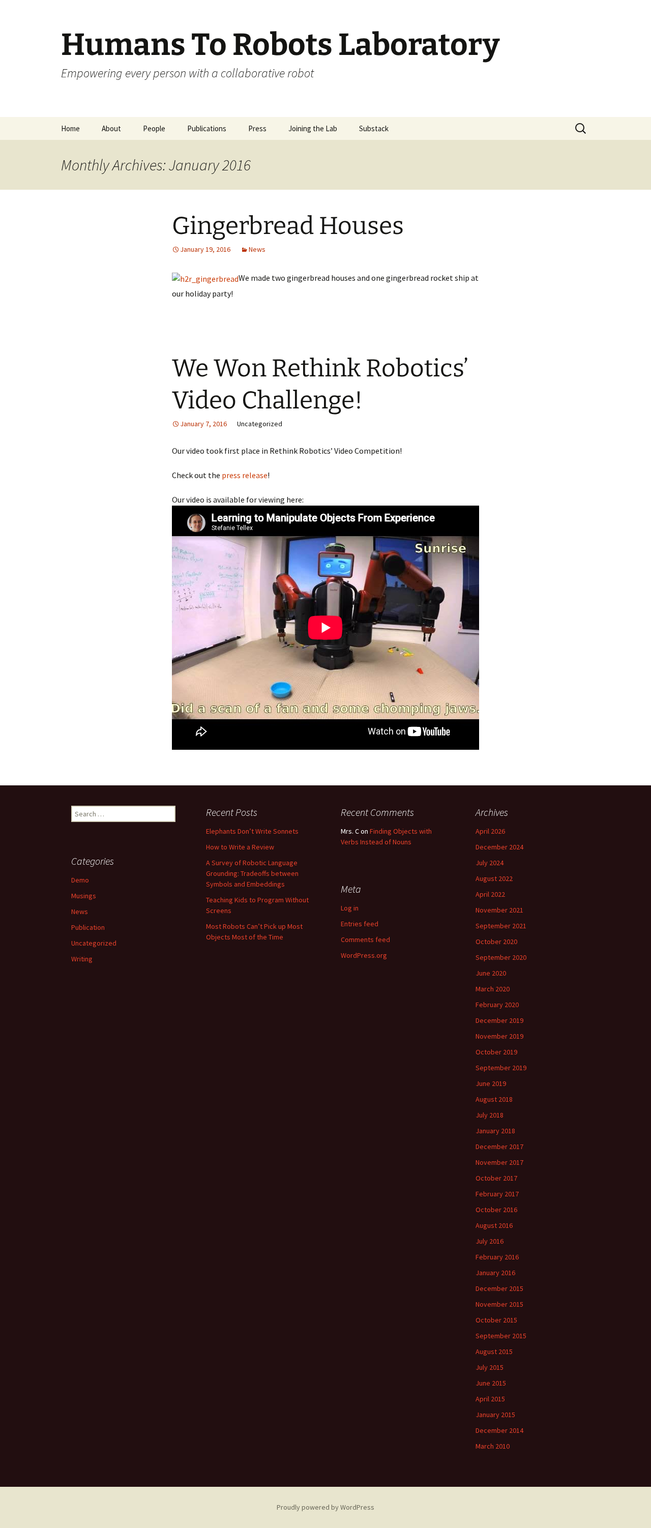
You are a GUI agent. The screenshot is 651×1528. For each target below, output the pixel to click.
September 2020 (501, 957)
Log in (350, 908)
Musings (83, 895)
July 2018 (490, 1115)
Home (70, 128)
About (111, 128)
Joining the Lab (312, 128)
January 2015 (495, 1414)
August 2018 (494, 1099)
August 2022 (494, 878)
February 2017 (497, 1193)
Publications (206, 128)
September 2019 (501, 1067)
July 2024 (490, 862)
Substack (374, 128)
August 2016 (494, 1225)
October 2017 (496, 1178)
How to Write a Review (240, 846)
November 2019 (499, 1036)
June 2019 (491, 1083)
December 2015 (499, 1288)
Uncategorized (93, 943)
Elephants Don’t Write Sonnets (252, 831)
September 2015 (501, 1335)
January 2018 (495, 1130)
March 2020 (493, 988)
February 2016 (497, 1256)
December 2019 (499, 1020)
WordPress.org (364, 955)
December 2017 (499, 1146)
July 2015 (490, 1367)
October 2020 (496, 941)
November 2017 (499, 1162)
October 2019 (496, 1051)
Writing (82, 958)
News (257, 249)
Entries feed (359, 923)
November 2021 (499, 910)
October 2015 (496, 1320)
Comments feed (365, 939)
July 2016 (490, 1241)
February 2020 (497, 1004)
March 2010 (493, 1446)
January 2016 (495, 1272)
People (154, 128)
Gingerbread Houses (288, 226)
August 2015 (494, 1351)
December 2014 (499, 1430)
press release (245, 475)
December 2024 (499, 846)
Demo (80, 880)
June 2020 (491, 973)
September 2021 (501, 925)
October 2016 (496, 1209)
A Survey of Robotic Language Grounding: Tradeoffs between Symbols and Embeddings (252, 873)
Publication (88, 927)
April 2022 (490, 894)
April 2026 (490, 831)
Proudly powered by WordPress (325, 1507)
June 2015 (491, 1383)
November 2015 (499, 1304)
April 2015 (490, 1398)
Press (257, 128)
